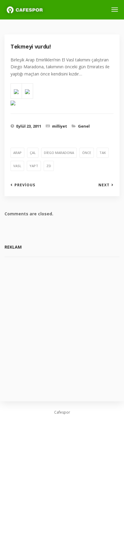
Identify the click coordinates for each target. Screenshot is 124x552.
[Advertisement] (62, 324)
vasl (17, 166)
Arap (17, 152)
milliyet (59, 126)
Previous (24, 185)
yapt (33, 166)
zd (48, 166)
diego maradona (59, 152)
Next (104, 185)
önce (86, 152)
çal (33, 152)
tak (102, 152)
